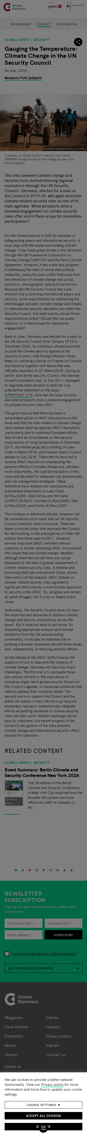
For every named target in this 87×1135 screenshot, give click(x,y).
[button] (43, 1105)
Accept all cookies (43, 1115)
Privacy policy (52, 1084)
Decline (43, 1126)
